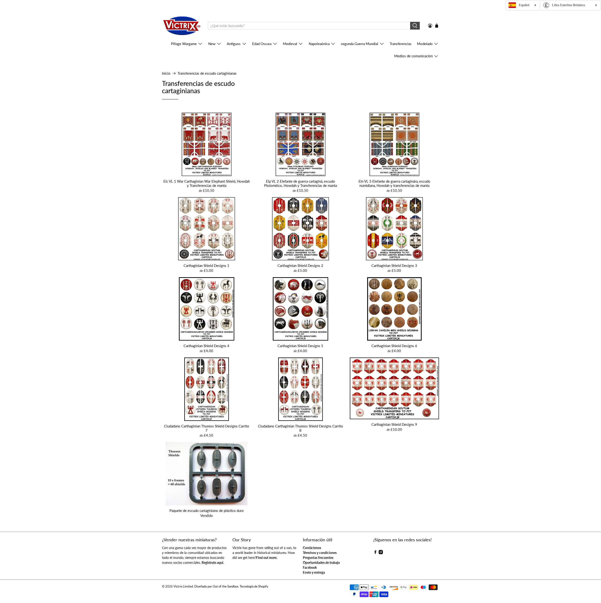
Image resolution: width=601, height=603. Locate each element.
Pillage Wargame (184, 44)
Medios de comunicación (413, 56)
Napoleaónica (319, 44)
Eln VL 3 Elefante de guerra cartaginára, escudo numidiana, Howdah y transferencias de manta (394, 183)
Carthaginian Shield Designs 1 (206, 265)
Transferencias (401, 44)
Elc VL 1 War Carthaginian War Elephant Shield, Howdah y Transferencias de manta (206, 183)
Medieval (290, 44)
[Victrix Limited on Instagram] (381, 553)
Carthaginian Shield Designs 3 (394, 265)
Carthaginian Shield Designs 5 (300, 346)
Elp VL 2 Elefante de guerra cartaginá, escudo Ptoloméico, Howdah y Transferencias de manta (300, 183)
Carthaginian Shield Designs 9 (394, 424)
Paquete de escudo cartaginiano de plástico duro (207, 510)
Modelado (425, 44)
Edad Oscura (261, 44)
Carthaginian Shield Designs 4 (206, 346)
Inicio (166, 73)
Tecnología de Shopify (254, 586)
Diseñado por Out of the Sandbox (216, 586)
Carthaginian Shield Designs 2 (300, 265)
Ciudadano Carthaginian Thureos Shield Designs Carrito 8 (300, 428)
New (212, 44)
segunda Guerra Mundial (359, 44)
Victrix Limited (183, 586)
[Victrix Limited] (181, 26)
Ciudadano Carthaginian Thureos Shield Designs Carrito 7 (206, 428)
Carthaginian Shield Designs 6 (394, 346)
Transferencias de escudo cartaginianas (207, 73)
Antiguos (234, 44)
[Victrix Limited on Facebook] (375, 553)
